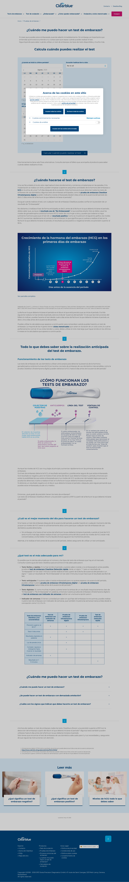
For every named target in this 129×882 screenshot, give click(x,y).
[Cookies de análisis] (30, 122)
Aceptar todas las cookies (53, 111)
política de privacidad (68, 103)
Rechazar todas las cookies (75, 111)
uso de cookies (34, 100)
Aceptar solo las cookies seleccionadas (64, 128)
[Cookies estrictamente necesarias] (30, 118)
